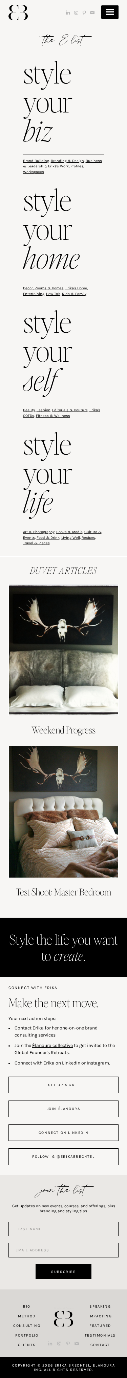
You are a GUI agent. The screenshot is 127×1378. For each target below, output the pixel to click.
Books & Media (69, 532)
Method (27, 1316)
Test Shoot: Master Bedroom (63, 892)
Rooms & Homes (49, 288)
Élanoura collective (52, 1045)
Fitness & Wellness (53, 416)
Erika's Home (76, 288)
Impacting (100, 1316)
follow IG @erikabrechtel (63, 1156)
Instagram (98, 1063)
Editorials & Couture (70, 410)
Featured (100, 1325)
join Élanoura (63, 1109)
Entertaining (33, 294)
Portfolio (26, 1335)
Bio (26, 1306)
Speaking (100, 1306)
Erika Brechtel (18, 12)
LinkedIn (71, 1063)
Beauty (29, 410)
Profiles (76, 166)
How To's (53, 294)
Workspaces (33, 172)
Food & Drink (48, 537)
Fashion (43, 410)
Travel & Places (36, 543)
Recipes (88, 537)
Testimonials (100, 1335)
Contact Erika (29, 1028)
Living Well (70, 537)
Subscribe (63, 1272)
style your (47, 103)
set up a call (63, 1085)
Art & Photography (39, 532)
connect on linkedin (63, 1132)
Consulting (26, 1325)
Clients (27, 1345)
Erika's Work (58, 166)
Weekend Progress (63, 730)
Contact (100, 1345)
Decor (28, 288)
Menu (110, 12)
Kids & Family (74, 294)
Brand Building (36, 161)
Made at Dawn (63, 1308)
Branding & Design (67, 161)
